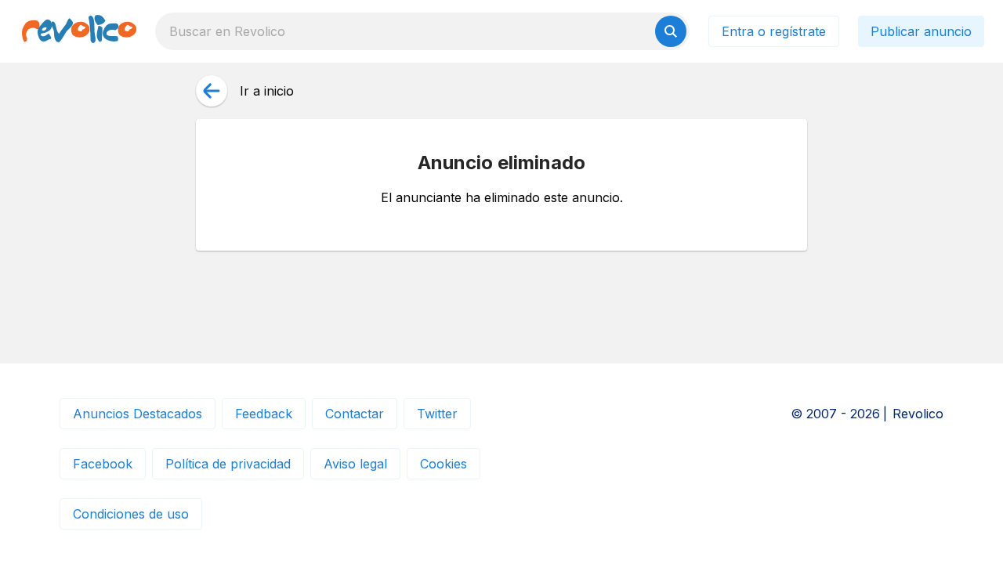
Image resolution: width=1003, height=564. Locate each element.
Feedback (263, 413)
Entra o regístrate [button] (774, 31)
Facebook (102, 464)
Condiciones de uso (131, 514)
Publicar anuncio (921, 31)
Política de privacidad (228, 464)
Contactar (354, 413)
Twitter (437, 413)
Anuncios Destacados (137, 413)
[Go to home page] (79, 31)
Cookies (443, 464)
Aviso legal (355, 464)
